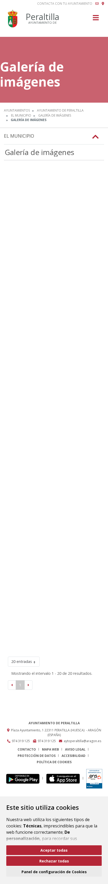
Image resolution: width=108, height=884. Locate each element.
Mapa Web (50, 749)
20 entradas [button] (21, 661)
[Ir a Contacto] (97, 3)
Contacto (27, 749)
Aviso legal (75, 749)
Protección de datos (37, 755)
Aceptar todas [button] (54, 850)
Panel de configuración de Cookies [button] (54, 871)
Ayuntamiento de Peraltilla (60, 110)
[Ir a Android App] (24, 778)
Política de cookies (54, 762)
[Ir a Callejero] (103, 3)
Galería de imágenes (54, 115)
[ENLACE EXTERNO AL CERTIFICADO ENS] (94, 778)
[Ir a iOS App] (64, 778)
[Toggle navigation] (96, 19)
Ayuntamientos (17, 110)
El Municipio (21, 115)
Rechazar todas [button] (54, 860)
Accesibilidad (73, 755)
